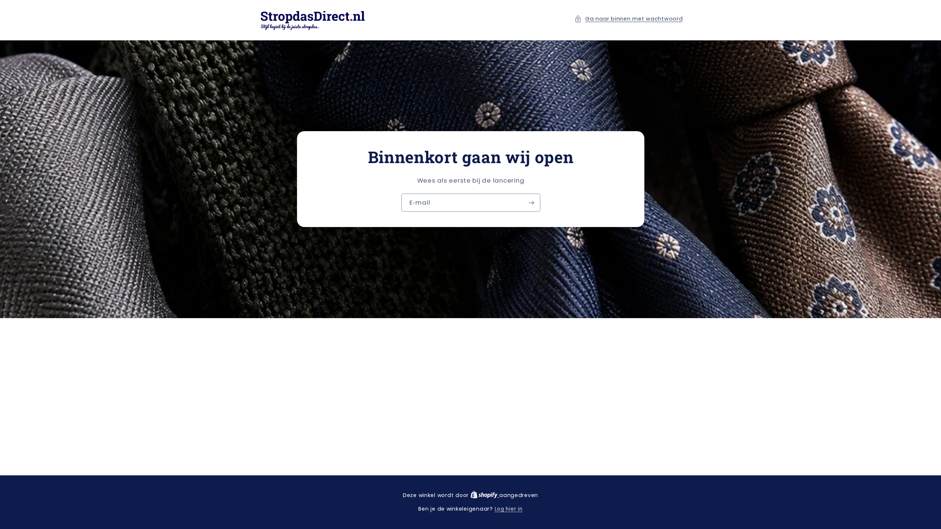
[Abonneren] (531, 203)
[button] (629, 19)
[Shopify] (484, 495)
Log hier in (509, 508)
